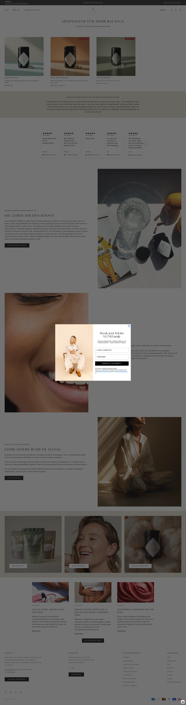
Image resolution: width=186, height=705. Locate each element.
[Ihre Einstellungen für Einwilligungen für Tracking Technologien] (182, 701)
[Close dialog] (129, 326)
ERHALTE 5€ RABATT (112, 363)
